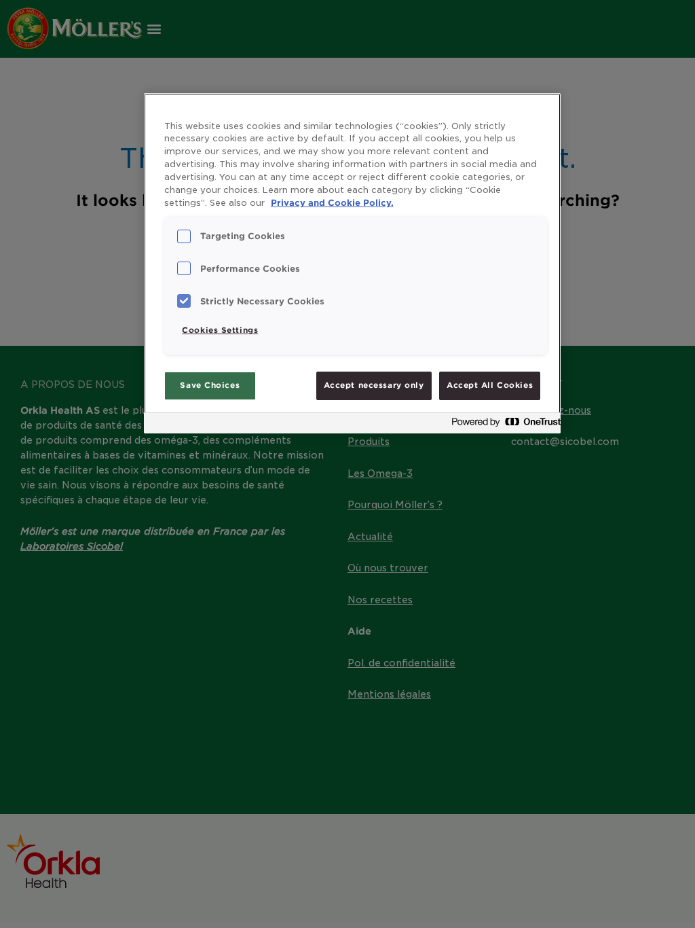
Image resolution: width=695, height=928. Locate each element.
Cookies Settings (220, 330)
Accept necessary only (374, 385)
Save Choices (210, 385)
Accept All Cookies (490, 385)
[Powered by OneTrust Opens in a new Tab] (502, 424)
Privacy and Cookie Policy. (332, 203)
